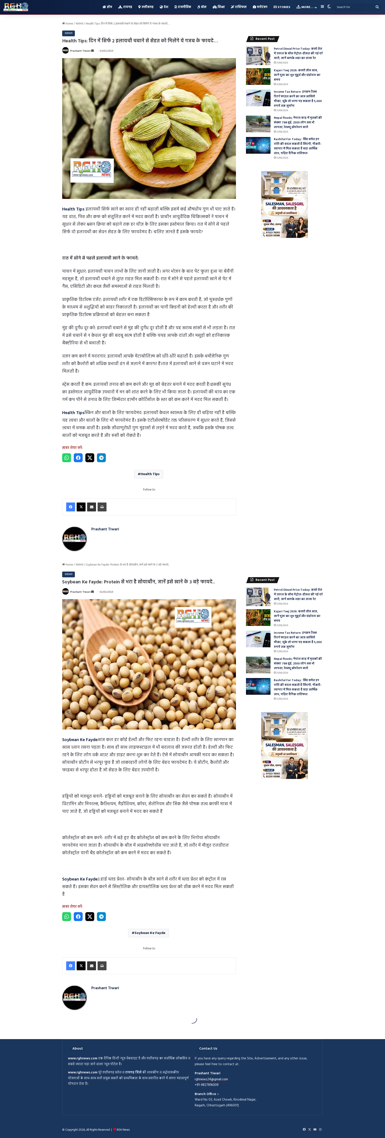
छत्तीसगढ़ (147, 7)
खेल (203, 7)
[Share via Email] (91, 507)
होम (109, 7)
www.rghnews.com (82, 1058)
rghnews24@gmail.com (211, 1079)
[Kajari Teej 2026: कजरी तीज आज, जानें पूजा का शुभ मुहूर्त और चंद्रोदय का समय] (258, 76)
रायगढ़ (127, 7)
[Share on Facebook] (78, 457)
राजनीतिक (184, 7)
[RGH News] (15, 6)
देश (165, 7)
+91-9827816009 (207, 1085)
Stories (283, 7)
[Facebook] (70, 507)
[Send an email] (92, 51)
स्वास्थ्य (79, 23)
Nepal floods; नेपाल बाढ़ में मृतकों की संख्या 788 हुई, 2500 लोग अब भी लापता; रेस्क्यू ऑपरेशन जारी (298, 122)
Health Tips (150, 474)
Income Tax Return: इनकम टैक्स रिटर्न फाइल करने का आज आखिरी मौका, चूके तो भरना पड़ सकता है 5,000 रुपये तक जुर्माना (298, 98)
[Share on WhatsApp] (66, 457)
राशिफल (240, 7)
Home (69, 23)
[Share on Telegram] (101, 457)
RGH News (123, 1130)
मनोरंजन (261, 7)
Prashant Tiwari (80, 51)
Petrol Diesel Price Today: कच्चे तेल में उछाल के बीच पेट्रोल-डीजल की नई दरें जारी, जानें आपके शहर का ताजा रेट (298, 53)
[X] (81, 507)
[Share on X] (89, 457)
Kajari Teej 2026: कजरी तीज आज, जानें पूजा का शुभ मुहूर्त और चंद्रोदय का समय (297, 75)
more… (307, 7)
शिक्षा (221, 7)
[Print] (102, 507)
